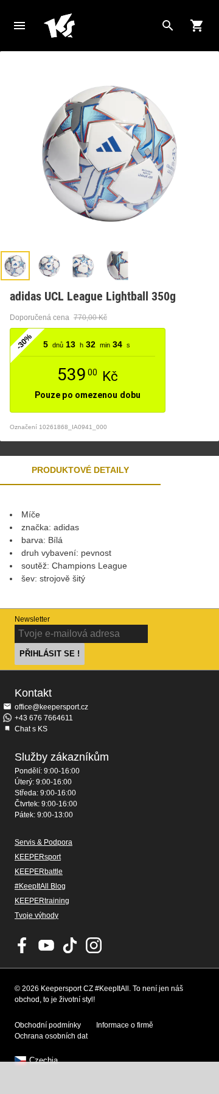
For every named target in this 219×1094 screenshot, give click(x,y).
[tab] (15, 265)
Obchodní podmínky (48, 1025)
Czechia (43, 1060)
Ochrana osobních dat (51, 1036)
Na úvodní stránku (100, 25)
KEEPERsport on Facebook (22, 945)
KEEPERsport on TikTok (70, 945)
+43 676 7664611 (44, 718)
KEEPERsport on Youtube (46, 945)
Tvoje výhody (36, 915)
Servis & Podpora (43, 842)
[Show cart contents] (197, 25)
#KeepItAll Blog (40, 886)
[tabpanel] (109, 546)
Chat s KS (31, 729)
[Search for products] (168, 25)
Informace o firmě (124, 1025)
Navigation (19, 25)
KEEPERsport (38, 857)
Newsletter (32, 619)
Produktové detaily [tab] (80, 470)
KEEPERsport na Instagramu (94, 945)
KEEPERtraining (42, 901)
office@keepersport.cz (51, 707)
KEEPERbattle (39, 871)
